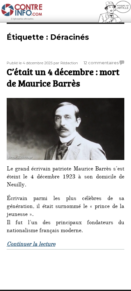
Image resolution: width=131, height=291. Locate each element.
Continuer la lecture (31, 244)
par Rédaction (65, 63)
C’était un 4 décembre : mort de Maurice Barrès (63, 77)
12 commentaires (101, 62)
